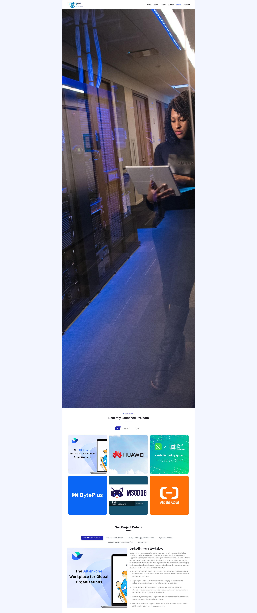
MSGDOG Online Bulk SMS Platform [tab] (120, 542)
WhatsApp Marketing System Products (166, 468)
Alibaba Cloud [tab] (143, 542)
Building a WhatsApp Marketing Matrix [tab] (141, 538)
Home (149, 5)
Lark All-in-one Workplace (83, 469)
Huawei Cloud (118, 469)
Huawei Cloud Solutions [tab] (114, 538)
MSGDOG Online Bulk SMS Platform (128, 510)
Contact (163, 5)
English (186, 5)
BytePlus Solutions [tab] (166, 538)
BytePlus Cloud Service (81, 510)
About (156, 5)
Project (178, 5)
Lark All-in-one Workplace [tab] (92, 538)
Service (171, 5)
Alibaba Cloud (159, 510)
